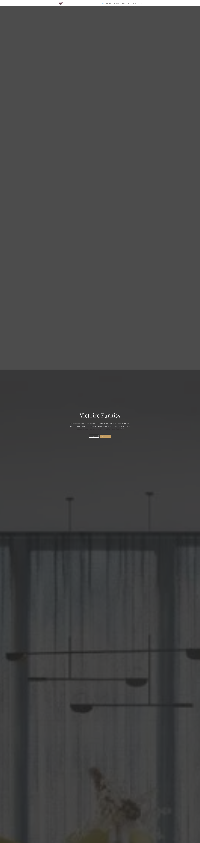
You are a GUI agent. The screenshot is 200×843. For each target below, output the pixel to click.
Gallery (129, 3)
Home (102, 3)
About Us (108, 3)
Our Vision (116, 3)
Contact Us (136, 3)
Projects (123, 3)
